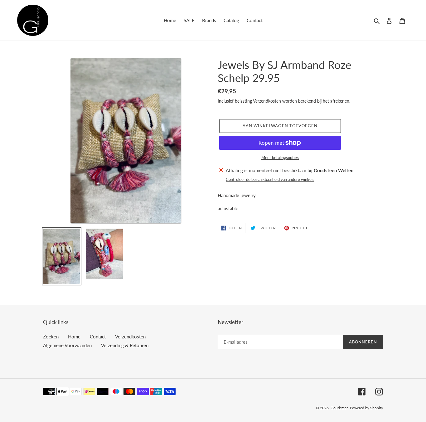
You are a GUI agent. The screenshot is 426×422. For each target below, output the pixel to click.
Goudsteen (340, 407)
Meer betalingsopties (280, 157)
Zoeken (51, 336)
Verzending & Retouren (124, 345)
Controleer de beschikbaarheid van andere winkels (270, 179)
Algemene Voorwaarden (67, 345)
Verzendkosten (267, 101)
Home (74, 336)
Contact (98, 336)
